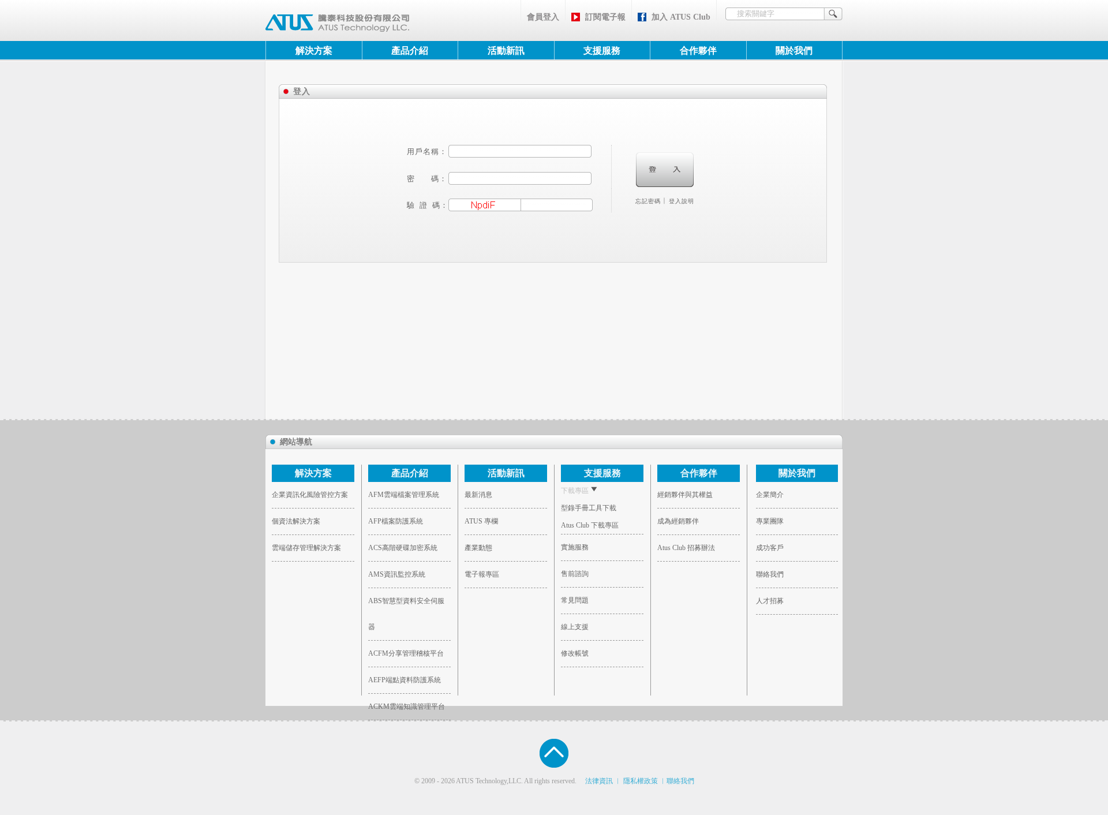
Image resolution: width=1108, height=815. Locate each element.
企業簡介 (770, 495)
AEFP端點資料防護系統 (404, 680)
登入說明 (681, 201)
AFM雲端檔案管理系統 (403, 495)
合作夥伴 (698, 50)
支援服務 (601, 50)
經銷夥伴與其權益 (685, 495)
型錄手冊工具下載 (588, 508)
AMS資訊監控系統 (396, 574)
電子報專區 (482, 574)
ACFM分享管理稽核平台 (406, 653)
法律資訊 (599, 781)
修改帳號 (575, 653)
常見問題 (575, 600)
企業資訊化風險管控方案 (310, 495)
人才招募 (770, 601)
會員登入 (543, 17)
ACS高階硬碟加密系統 (402, 548)
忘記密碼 (648, 201)
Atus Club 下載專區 (590, 525)
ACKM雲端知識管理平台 (406, 706)
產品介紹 (409, 50)
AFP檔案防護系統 (395, 521)
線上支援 (575, 627)
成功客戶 (770, 548)
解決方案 (313, 50)
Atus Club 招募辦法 (686, 548)
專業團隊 (770, 521)
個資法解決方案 (296, 521)
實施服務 (575, 547)
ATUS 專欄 (481, 521)
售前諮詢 (575, 574)
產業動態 (478, 548)
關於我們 (794, 50)
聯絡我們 (770, 574)
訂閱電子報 (602, 17)
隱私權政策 (640, 781)
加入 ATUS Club (677, 17)
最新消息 (478, 495)
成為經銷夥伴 (678, 521)
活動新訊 (506, 50)
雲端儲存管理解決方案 (306, 548)
